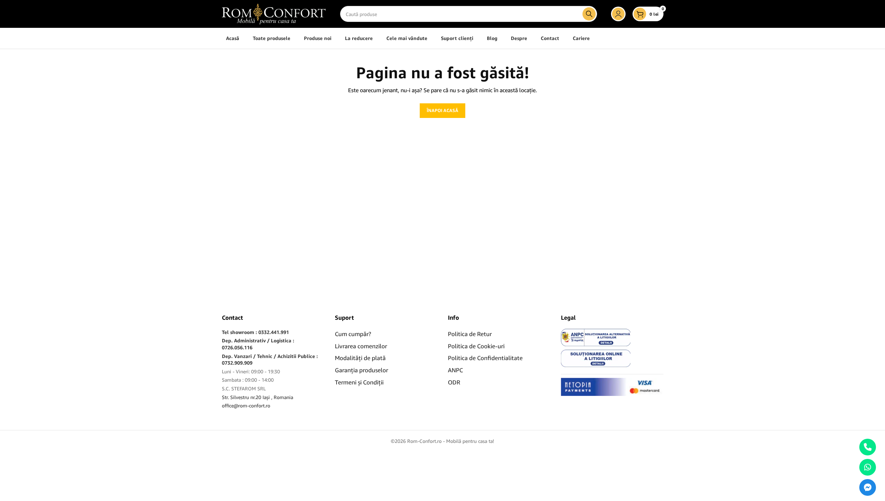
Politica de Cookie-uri (476, 346)
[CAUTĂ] (589, 14)
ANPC (455, 370)
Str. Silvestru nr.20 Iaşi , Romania (257, 397)
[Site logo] (274, 13)
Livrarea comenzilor (361, 346)
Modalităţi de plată (360, 357)
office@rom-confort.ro (246, 405)
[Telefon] (867, 447)
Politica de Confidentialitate (485, 357)
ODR (454, 382)
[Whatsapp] (867, 467)
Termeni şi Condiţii (359, 382)
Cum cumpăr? (353, 333)
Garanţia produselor (361, 370)
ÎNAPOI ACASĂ (442, 110)
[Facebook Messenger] (867, 487)
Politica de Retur (470, 333)
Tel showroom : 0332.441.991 (255, 332)
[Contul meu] (618, 14)
